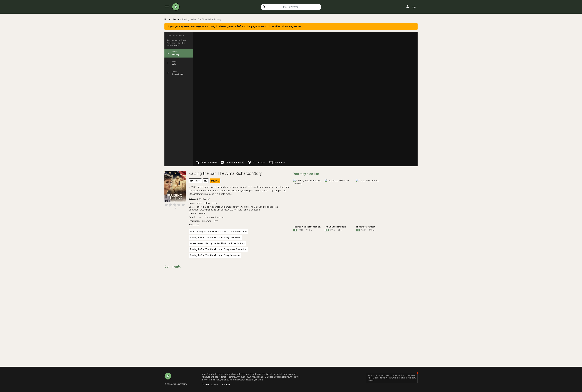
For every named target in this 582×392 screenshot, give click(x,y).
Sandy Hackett (265, 206)
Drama (199, 203)
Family (214, 203)
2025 (196, 224)
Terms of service (210, 384)
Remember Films (209, 221)
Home (167, 19)
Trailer (195, 180)
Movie (176, 19)
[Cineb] (176, 7)
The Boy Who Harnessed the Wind (309, 227)
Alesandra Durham (219, 206)
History (206, 203)
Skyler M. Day (251, 206)
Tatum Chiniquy (221, 209)
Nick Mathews (236, 206)
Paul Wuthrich (202, 206)
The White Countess (365, 227)
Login (411, 6)
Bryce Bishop (206, 209)
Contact (226, 384)
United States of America (211, 217)
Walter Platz (236, 209)
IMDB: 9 (215, 181)
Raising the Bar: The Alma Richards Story (225, 173)
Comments (277, 162)
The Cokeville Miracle (335, 227)
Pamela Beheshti (251, 209)
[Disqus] (226, 310)
